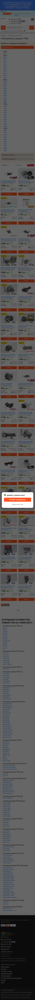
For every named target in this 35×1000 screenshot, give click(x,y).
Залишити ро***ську (17, 504)
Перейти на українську (17, 499)
